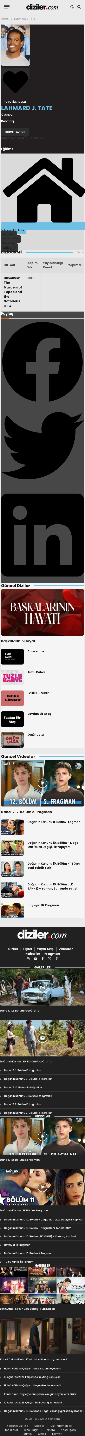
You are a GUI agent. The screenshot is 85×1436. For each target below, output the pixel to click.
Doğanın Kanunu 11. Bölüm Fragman (53, 822)
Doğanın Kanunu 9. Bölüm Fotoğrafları (28, 1079)
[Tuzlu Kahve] (12, 677)
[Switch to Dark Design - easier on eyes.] (72, 7)
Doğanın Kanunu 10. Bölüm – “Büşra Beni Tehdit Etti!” (37, 1228)
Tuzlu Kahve (36, 672)
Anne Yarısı (35, 651)
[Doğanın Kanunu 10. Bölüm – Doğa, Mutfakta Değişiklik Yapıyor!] (12, 848)
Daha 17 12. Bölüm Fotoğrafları (20, 1011)
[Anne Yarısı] (12, 657)
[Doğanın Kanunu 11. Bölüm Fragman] (12, 827)
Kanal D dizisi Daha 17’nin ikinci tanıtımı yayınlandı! (34, 1359)
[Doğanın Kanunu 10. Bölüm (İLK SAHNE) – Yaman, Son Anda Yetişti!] (12, 890)
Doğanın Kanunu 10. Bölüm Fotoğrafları (26, 1061)
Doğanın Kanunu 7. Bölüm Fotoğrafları (28, 1113)
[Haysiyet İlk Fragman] (12, 910)
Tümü (80, 252)
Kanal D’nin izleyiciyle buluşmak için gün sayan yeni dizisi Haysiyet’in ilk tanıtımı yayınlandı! (40, 1395)
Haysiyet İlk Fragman (43, 905)
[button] (42, 362)
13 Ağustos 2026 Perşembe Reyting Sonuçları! (32, 1377)
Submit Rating (15, 132)
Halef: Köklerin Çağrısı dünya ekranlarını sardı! (32, 1385)
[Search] (79, 6)
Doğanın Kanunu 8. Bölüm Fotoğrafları (28, 1096)
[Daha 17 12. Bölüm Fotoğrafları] (42, 987)
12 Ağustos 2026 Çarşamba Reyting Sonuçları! (33, 1402)
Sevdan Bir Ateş (39, 714)
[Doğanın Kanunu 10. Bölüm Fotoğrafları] (42, 1038)
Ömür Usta (35, 735)
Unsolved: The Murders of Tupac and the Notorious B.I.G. (13, 292)
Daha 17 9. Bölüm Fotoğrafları (22, 1104)
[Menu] (6, 6)
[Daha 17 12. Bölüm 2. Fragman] (42, 783)
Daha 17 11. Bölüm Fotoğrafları (22, 1070)
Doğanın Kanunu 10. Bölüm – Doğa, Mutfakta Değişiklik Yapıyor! (53, 845)
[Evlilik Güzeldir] (12, 698)
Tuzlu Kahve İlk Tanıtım (18, 1262)
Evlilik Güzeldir (38, 693)
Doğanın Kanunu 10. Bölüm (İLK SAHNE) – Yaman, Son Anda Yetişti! (53, 886)
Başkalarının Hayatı (19, 641)
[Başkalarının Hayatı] (42, 612)
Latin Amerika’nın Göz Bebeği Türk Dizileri (27, 1309)
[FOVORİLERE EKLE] (15, 73)
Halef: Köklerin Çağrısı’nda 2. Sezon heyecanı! (32, 1368)
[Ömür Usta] (12, 740)
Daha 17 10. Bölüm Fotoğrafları (23, 1087)
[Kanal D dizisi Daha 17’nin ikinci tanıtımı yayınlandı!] (42, 1336)
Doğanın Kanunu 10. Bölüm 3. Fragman (28, 1253)
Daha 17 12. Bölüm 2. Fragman (26, 812)
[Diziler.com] (42, 6)
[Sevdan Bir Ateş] (12, 719)
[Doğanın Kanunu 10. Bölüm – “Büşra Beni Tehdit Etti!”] (12, 869)
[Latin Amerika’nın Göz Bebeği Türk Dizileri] (42, 1285)
